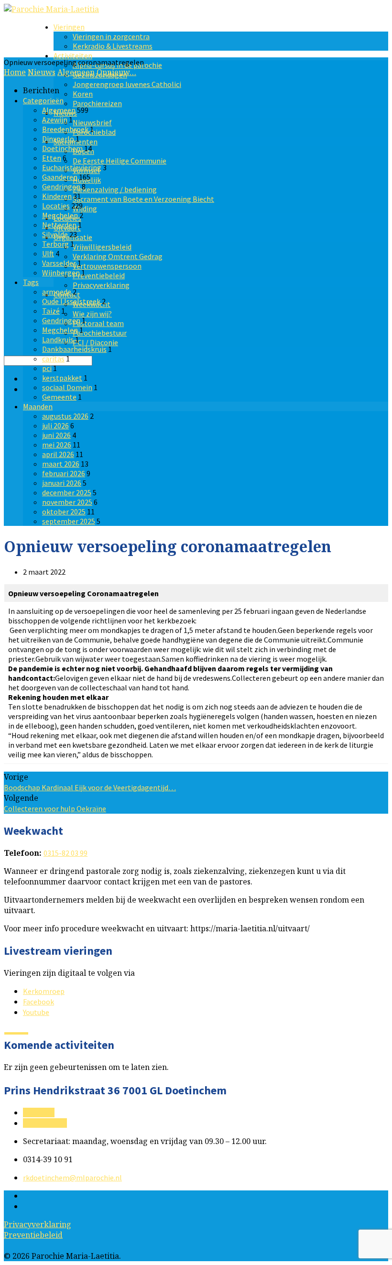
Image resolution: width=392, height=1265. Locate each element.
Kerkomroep (44, 991)
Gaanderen (59, 177)
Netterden (59, 224)
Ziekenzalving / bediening (115, 189)
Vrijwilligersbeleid (102, 246)
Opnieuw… (116, 72)
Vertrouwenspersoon (107, 266)
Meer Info (38, 1112)
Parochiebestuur (100, 333)
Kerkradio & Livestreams (112, 46)
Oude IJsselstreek (71, 301)
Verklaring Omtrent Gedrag (118, 256)
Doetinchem (62, 148)
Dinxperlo (58, 138)
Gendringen (61, 186)
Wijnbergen (61, 272)
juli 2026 (55, 425)
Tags (31, 282)
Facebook (38, 1001)
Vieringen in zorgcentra (111, 36)
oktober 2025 (64, 511)
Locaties (56, 205)
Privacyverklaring (101, 285)
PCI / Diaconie (95, 342)
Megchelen (60, 215)
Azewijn (54, 119)
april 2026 (58, 454)
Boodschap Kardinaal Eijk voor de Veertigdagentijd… (90, 787)
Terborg (55, 244)
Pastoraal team (98, 323)
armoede (56, 291)
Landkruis (58, 339)
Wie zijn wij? (92, 313)
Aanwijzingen (45, 1123)
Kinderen (57, 196)
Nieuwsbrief (92, 122)
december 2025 (66, 492)
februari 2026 (63, 473)
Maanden (38, 406)
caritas (53, 358)
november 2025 (67, 502)
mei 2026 (56, 444)
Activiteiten (73, 55)
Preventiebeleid (99, 275)
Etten (51, 158)
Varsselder (59, 263)
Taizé (51, 311)
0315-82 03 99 (65, 853)
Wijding (85, 208)
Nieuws (41, 72)
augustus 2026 (65, 416)
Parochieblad (94, 132)
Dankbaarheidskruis (74, 349)
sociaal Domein (67, 387)
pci (47, 368)
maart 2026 (60, 464)
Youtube (36, 1012)
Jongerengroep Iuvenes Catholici (127, 84)
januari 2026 (61, 483)
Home (15, 72)
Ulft (48, 253)
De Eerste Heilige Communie (119, 160)
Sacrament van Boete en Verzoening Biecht (143, 199)
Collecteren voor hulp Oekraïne (55, 808)
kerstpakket (62, 377)
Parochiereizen (97, 103)
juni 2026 (56, 435)
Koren (83, 93)
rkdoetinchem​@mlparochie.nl (72, 1177)
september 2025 (68, 521)
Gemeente (59, 397)
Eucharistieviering (71, 167)
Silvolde (55, 234)
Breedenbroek (65, 129)
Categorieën (43, 100)
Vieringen (69, 27)
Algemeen (76, 72)
